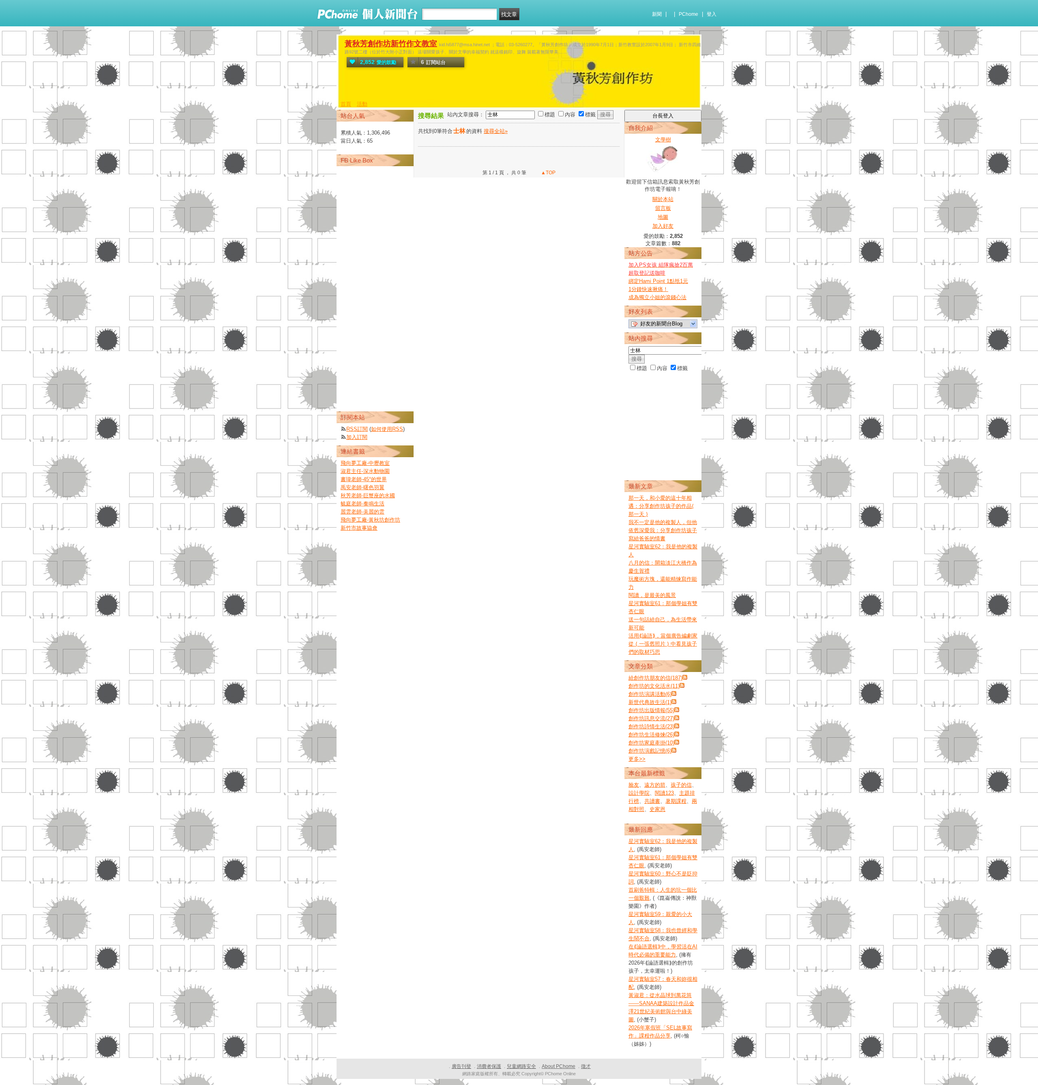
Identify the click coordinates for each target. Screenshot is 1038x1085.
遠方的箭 (654, 785)
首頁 (346, 104)
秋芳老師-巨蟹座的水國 (368, 495)
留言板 (663, 208)
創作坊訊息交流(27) (651, 718)
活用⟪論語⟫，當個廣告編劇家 (662, 636)
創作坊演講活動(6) (649, 694)
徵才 (586, 1066)
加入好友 (662, 226)
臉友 (633, 785)
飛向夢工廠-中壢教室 (365, 463)
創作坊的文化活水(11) (654, 686)
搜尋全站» (496, 131)
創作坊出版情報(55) (651, 710)
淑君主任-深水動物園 (365, 471)
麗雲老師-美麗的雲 (362, 512)
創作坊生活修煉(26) (651, 735)
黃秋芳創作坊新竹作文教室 (391, 43)
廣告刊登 (461, 1066)
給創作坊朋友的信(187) (655, 678)
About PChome (558, 1066)
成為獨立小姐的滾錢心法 (657, 297)
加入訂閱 (356, 437)
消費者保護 (489, 1066)
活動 (362, 104)
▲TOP (547, 172)
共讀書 (652, 801)
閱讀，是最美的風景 (652, 595)
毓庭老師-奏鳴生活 (362, 504)
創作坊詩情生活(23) (651, 726)
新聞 (657, 14)
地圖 (663, 217)
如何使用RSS (387, 429)
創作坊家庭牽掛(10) (651, 743)
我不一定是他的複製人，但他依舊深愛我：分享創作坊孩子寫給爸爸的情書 (662, 530)
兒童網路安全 (521, 1066)
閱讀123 (664, 793)
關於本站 (662, 199)
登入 (711, 14)
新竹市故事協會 (359, 528)
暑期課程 (675, 801)
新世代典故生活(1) (649, 702)
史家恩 (657, 809)
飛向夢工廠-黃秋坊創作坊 (370, 520)
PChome (688, 14)
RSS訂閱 (357, 429)
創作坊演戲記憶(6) (649, 751)
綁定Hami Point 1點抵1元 (658, 281)
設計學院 (639, 793)
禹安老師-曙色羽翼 (362, 487)
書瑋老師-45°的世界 (364, 479)
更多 (637, 759)
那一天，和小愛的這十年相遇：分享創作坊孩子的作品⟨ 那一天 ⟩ (661, 506)
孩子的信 (681, 785)
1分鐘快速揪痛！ (648, 289)
